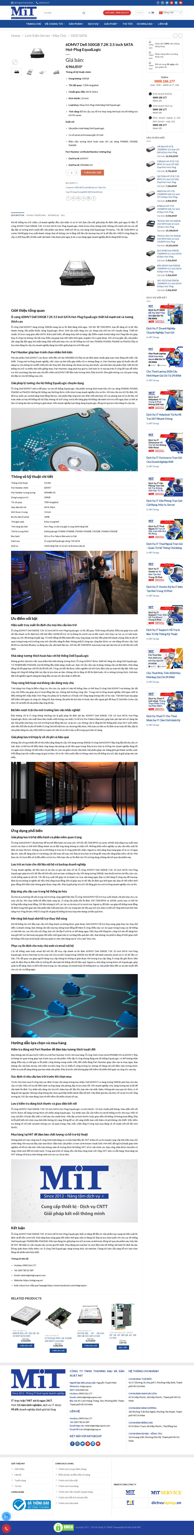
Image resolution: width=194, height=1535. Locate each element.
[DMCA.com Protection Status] (63, 1527)
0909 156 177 (160, 97)
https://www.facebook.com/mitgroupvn (66, 1285)
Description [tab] (17, 215)
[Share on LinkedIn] (88, 198)
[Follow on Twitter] (167, 3)
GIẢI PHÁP (110, 23)
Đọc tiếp (123, 1347)
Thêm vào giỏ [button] (25, 1346)
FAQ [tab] (63, 215)
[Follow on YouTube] (181, 3)
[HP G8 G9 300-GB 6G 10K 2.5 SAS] (123, 1317)
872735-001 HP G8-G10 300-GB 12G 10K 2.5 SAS (90, 1334)
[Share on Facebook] (68, 198)
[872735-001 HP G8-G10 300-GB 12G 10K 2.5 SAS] (90, 1316)
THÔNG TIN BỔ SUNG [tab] (36, 215)
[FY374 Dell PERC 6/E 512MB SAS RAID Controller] (58, 1318)
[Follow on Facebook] (158, 3)
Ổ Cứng (73, 192)
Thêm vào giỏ (92, 172)
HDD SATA (79, 35)
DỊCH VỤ (93, 23)
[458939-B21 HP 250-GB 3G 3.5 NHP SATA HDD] (26, 1316)
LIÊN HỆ (163, 23)
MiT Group (154, 337)
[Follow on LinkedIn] (176, 3)
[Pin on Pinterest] (78, 198)
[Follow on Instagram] (162, 3)
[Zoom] (15, 62)
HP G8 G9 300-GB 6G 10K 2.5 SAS (122, 1336)
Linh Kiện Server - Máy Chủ (45, 35)
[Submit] (84, 12)
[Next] (56, 53)
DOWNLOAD (145, 23)
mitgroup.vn (85, 1386)
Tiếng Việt (168, 12)
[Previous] (15, 53)
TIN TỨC (127, 23)
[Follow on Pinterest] (172, 3)
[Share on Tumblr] (93, 198)
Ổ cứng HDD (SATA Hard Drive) (89, 192)
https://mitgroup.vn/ (33, 1280)
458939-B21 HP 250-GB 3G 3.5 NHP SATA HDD (25, 1334)
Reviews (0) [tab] (53, 215)
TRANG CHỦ (33, 23)
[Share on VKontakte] (83, 198)
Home (15, 35)
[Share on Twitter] (73, 198)
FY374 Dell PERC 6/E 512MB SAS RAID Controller (58, 1339)
